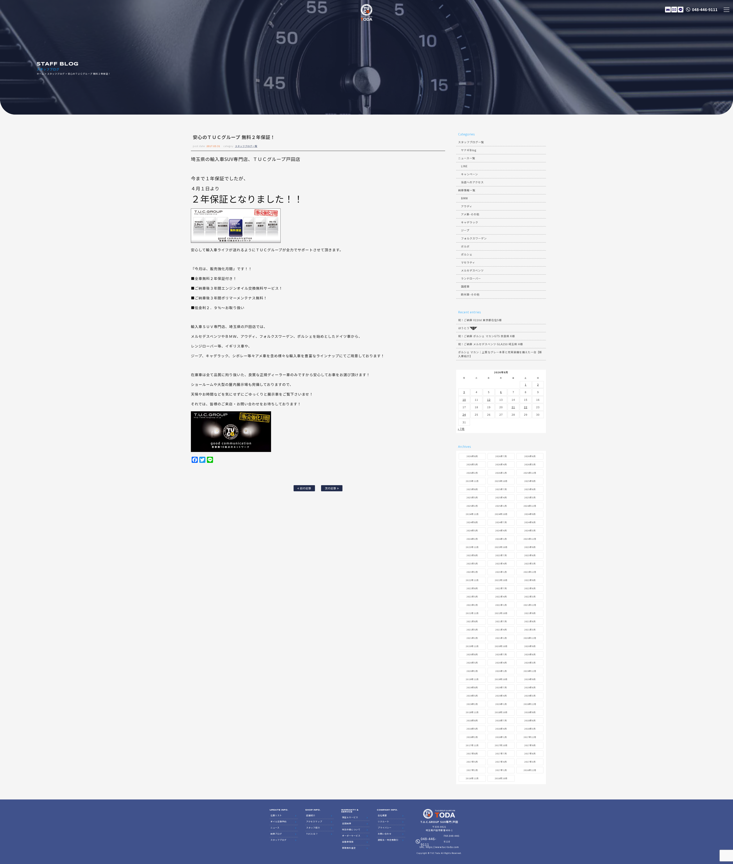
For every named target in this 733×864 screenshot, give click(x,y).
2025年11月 (472, 481)
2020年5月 (472, 662)
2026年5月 (472, 464)
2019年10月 (501, 679)
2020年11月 (472, 646)
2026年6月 (530, 456)
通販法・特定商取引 (388, 839)
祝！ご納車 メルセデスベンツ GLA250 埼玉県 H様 (490, 344)
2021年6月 (530, 621)
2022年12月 (530, 571)
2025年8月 (472, 489)
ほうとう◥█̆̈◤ (467, 328)
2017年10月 (501, 745)
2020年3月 (530, 662)
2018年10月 (501, 712)
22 (525, 407)
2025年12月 (530, 472)
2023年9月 (530, 547)
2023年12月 (530, 538)
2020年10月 (501, 646)
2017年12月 (530, 737)
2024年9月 (530, 514)
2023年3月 (530, 563)
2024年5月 (472, 530)
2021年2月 (472, 637)
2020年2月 (472, 670)
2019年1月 (501, 704)
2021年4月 (501, 629)
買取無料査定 (349, 847)
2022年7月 (501, 588)
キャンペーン (469, 174)
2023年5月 (472, 563)
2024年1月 (501, 538)
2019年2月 (472, 704)
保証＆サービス (350, 817)
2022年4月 (501, 596)
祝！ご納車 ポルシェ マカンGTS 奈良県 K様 (486, 336)
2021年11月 (472, 613)
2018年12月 (530, 704)
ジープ (465, 230)
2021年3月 (530, 629)
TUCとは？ (312, 833)
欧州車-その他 (470, 294)
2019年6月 (530, 687)
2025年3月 (530, 497)
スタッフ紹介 (313, 827)
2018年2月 (472, 737)
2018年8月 (472, 720)
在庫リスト (668, 9)
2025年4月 (501, 497)
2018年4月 (501, 728)
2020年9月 (530, 646)
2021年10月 (501, 613)
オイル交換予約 (278, 821)
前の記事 (305, 488)
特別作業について (351, 829)
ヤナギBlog (468, 150)
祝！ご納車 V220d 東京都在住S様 (480, 320)
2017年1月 (501, 770)
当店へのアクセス (472, 182)
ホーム (40, 73)
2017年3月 (530, 761)
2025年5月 (472, 497)
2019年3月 (530, 695)
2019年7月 (501, 687)
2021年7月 (501, 621)
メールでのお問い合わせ (674, 9)
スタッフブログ (56, 73)
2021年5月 (472, 629)
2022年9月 (530, 580)
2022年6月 (530, 588)
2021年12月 (530, 604)
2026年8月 (472, 456)
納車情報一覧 (466, 190)
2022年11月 (472, 580)
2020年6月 (530, 654)
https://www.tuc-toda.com (442, 847)
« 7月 (461, 429)
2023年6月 (530, 555)
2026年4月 (501, 464)
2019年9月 (530, 679)
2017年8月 (472, 753)
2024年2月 (472, 538)
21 (513, 407)
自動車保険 (348, 841)
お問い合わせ (385, 833)
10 (464, 400)
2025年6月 (530, 489)
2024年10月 (501, 514)
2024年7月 (501, 522)
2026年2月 (472, 472)
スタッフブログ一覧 (246, 146)
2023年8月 (472, 555)
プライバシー (385, 827)
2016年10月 (501, 778)
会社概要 (382, 815)
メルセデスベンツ (472, 270)
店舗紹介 (310, 815)
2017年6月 (530, 753)
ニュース (274, 827)
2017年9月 (530, 745)
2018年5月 (472, 728)
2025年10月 (501, 481)
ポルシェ (466, 254)
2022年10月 (501, 580)
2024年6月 (530, 522)
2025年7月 (501, 489)
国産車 (465, 286)
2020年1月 (501, 670)
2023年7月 (501, 555)
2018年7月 (501, 720)
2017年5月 (472, 761)
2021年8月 (472, 621)
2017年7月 (501, 753)
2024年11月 (472, 514)
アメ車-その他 (470, 214)
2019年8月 (472, 687)
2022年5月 (472, 596)
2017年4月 (501, 761)
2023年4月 (501, 563)
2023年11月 (472, 547)
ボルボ (465, 246)
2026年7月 (501, 456)
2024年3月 (530, 530)
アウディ (466, 206)
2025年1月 (501, 505)
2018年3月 (530, 728)
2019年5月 (472, 695)
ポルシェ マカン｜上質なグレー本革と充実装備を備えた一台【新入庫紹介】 (500, 354)
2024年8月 (472, 522)
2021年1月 (501, 637)
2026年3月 (530, 464)
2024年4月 (501, 530)
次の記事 (331, 488)
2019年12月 (530, 670)
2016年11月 (472, 778)
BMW (464, 198)
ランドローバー (471, 278)
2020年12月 (530, 637)
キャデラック (469, 222)
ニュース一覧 (466, 158)
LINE (680, 9)
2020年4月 (501, 662)
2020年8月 (472, 654)
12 (489, 400)
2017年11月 (472, 745)
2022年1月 (501, 604)
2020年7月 (501, 654)
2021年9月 (530, 613)
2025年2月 (472, 505)
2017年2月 (472, 770)
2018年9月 (530, 712)
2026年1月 (501, 472)
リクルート (383, 821)
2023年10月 (501, 547)
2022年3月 (530, 596)
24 (464, 414)
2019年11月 (472, 679)
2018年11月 (472, 712)
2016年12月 (530, 770)
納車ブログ (276, 833)
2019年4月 (501, 695)
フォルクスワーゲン (474, 238)
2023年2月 (472, 571)
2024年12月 (530, 505)
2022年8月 (472, 588)
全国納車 (346, 823)
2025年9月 (530, 481)
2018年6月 (530, 720)
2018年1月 (501, 737)
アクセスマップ (314, 821)
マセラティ (468, 262)
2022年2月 (472, 604)
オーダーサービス (351, 835)
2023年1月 (501, 571)
